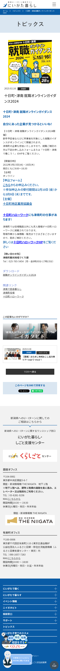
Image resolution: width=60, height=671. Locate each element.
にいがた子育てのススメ (16, 633)
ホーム (5, 11)
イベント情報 (10, 601)
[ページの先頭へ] (54, 662)
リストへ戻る (30, 371)
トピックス (17, 11)
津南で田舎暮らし (12, 289)
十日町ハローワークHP (28, 242)
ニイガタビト (10, 607)
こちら (6, 185)
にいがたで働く (11, 588)
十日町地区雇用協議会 (17, 203)
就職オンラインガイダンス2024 (19, 275)
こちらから (15, 499)
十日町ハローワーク (15, 215)
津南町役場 (9, 292)
